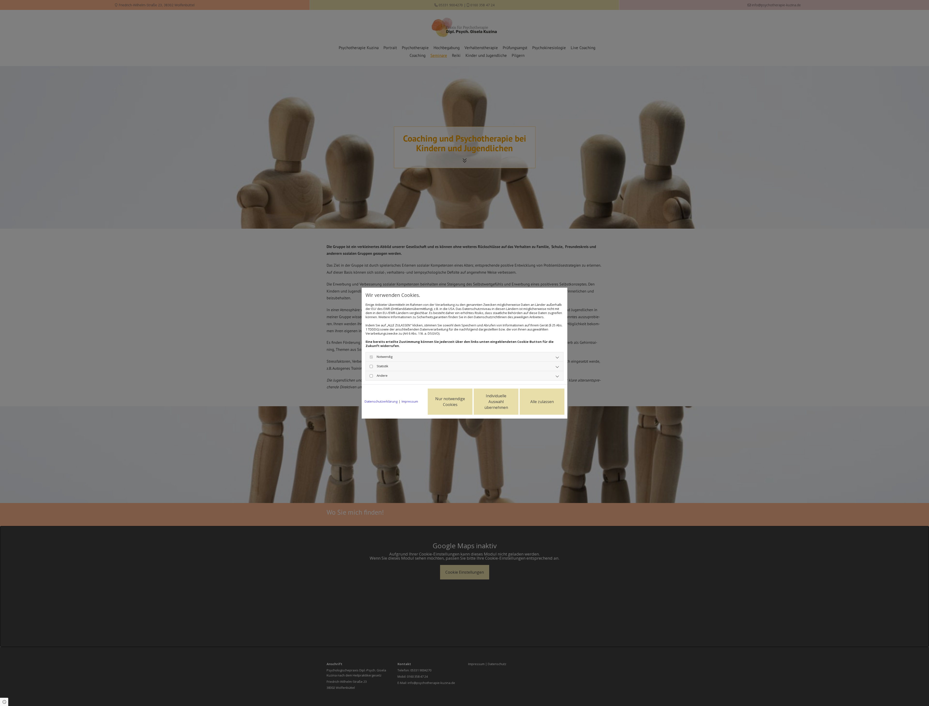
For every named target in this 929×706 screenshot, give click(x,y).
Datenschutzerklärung (381, 401)
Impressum (410, 401)
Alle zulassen (542, 401)
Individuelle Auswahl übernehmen (496, 401)
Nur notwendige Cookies (450, 401)
